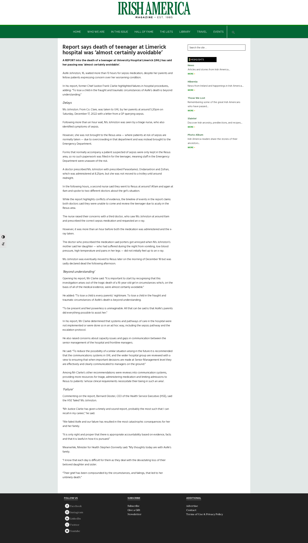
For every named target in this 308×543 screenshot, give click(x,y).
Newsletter (134, 514)
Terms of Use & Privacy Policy (204, 514)
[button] (233, 32)
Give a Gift (134, 510)
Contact (191, 510)
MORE (191, 74)
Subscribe (133, 505)
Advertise (192, 505)
